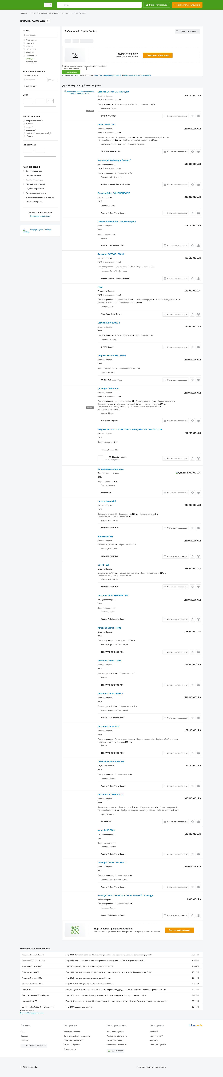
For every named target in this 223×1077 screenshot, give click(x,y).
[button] (192, 116)
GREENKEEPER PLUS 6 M (111, 762)
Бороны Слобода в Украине (32, 1013)
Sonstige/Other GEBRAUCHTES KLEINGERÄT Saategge (125, 895)
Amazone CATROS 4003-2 (110, 795)
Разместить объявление (158, 55)
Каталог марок (69, 1049)
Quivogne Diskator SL (108, 388)
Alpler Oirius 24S (106, 124)
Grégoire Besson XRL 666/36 (112, 355)
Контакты (24, 1040)
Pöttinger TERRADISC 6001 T (112, 863)
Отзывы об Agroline (71, 1045)
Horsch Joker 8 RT (107, 501)
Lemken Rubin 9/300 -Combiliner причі (117, 222)
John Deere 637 (105, 536)
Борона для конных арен (111, 469)
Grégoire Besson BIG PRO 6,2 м (113, 92)
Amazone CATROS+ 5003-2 (111, 254)
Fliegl (100, 287)
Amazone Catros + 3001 (109, 661)
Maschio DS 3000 (106, 830)
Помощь (24, 1036)
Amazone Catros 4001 (108, 726)
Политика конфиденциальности (76, 1036)
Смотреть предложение (179, 930)
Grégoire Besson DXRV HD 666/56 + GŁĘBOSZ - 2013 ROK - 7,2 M (130, 429)
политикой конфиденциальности (107, 75)
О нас (23, 1032)
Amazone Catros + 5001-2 (110, 694)
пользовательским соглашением (137, 75)
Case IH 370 (103, 565)
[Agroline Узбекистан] (31, 5)
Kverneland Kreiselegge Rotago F (114, 160)
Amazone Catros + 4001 (109, 628)
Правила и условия (71, 1032)
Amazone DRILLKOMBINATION (113, 595)
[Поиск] (59, 4)
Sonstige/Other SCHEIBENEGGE (114, 193)
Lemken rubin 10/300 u (109, 323)
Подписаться (71, 72)
